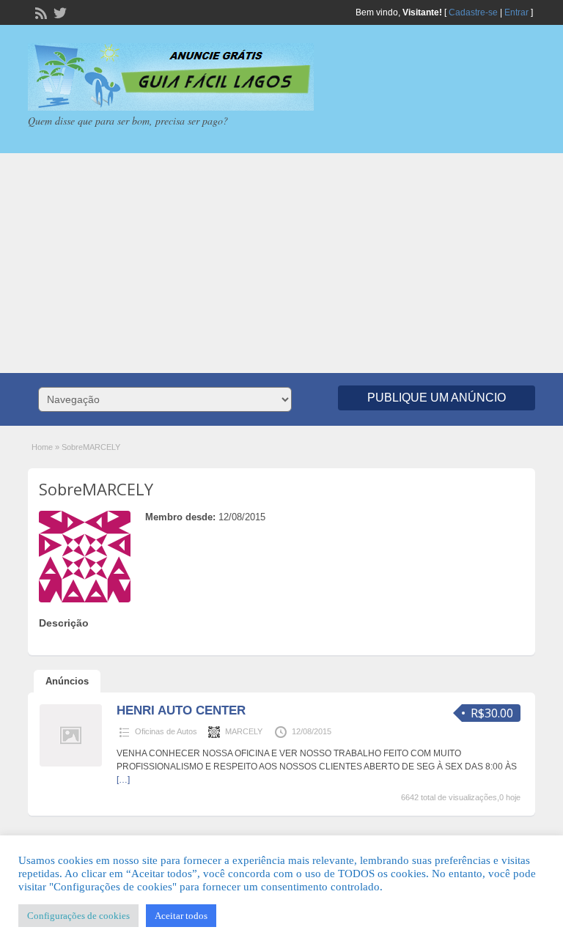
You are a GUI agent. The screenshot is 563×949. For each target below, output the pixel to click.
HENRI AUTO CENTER (181, 710)
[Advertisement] (281, 263)
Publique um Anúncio (436, 397)
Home (42, 447)
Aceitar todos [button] (181, 915)
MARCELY (243, 731)
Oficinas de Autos (166, 731)
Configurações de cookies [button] (78, 915)
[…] (123, 780)
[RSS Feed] (39, 12)
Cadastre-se (473, 12)
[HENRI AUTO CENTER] (71, 763)
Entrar (516, 12)
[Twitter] (59, 12)
